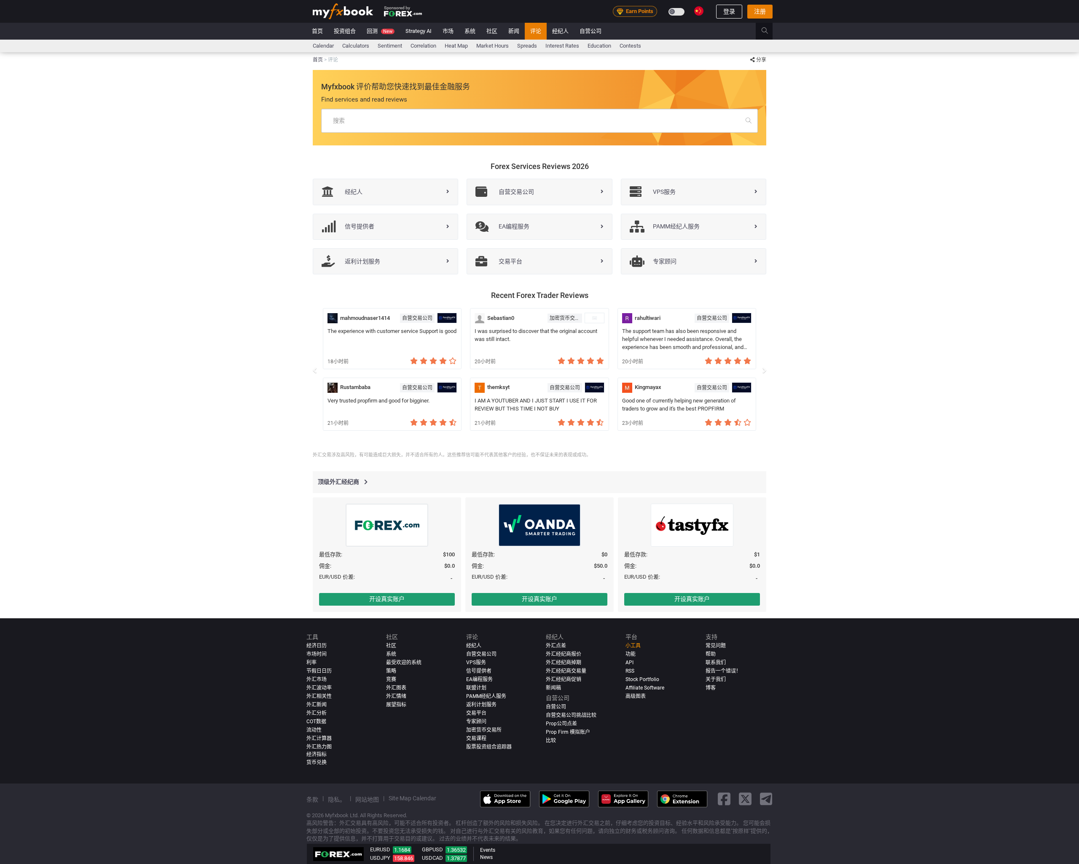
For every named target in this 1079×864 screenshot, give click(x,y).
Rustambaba (355, 387)
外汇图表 (396, 687)
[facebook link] (724, 799)
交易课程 (476, 738)
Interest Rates (562, 46)
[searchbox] (539, 120)
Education (599, 46)
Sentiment (390, 46)
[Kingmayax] (627, 388)
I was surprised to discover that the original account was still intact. (536, 335)
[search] (769, 31)
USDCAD (432, 858)
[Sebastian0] (480, 318)
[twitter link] (745, 799)
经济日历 (316, 646)
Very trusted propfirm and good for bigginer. (378, 400)
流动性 (314, 730)
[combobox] (539, 121)
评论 (535, 31)
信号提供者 (478, 671)
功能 (630, 654)
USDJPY (380, 858)
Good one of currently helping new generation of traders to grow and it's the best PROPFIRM (679, 404)
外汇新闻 (316, 704)
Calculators (355, 46)
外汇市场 (316, 679)
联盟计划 (476, 687)
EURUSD (380, 849)
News (486, 857)
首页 (317, 31)
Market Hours (492, 46)
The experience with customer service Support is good (391, 331)
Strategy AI (418, 31)
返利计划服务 (481, 704)
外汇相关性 (319, 696)
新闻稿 (553, 687)
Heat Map (456, 46)
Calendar (323, 46)
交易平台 (476, 713)
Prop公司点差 (561, 723)
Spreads (527, 46)
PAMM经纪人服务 (486, 696)
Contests (630, 46)
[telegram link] (766, 799)
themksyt (498, 387)
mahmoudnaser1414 (365, 318)
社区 (491, 31)
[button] (315, 370)
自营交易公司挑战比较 (571, 715)
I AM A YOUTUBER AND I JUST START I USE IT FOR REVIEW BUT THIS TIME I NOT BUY (536, 404)
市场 (448, 31)
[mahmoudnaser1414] (332, 318)
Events (487, 850)
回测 (379, 31)
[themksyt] (480, 388)
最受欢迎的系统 (403, 662)
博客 (711, 687)
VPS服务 (476, 662)
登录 (729, 11)
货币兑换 (316, 762)
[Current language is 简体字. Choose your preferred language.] (699, 11)
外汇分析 (316, 713)
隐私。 (337, 799)
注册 (760, 11)
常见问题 (716, 646)
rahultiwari (647, 318)
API (629, 662)
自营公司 (590, 31)
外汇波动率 (319, 687)
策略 (391, 671)
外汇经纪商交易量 (566, 671)
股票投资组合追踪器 (489, 746)
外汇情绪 (396, 696)
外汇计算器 (319, 738)
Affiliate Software (644, 687)
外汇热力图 (319, 746)
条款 (312, 799)
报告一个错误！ (723, 671)
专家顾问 (476, 721)
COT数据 (316, 721)
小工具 (633, 646)
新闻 (513, 31)
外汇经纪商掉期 (563, 662)
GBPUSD (432, 849)
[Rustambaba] (332, 388)
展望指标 (396, 704)
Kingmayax (648, 387)
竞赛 (391, 679)
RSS (629, 671)
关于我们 (716, 679)
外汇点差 (556, 646)
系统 (469, 31)
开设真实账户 (387, 599)
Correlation (423, 46)
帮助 (711, 654)
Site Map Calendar (412, 797)
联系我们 (716, 662)
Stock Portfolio (642, 679)
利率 (311, 662)
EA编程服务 (479, 679)
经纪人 (560, 31)
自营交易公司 (417, 318)
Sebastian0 (500, 318)
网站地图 (367, 799)
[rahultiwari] (627, 318)
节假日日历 (319, 671)
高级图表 (635, 696)
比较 (551, 740)
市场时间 (316, 654)
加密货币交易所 (566, 318)
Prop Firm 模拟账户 (568, 732)
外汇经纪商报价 (563, 654)
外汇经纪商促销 (563, 679)
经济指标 (316, 754)
